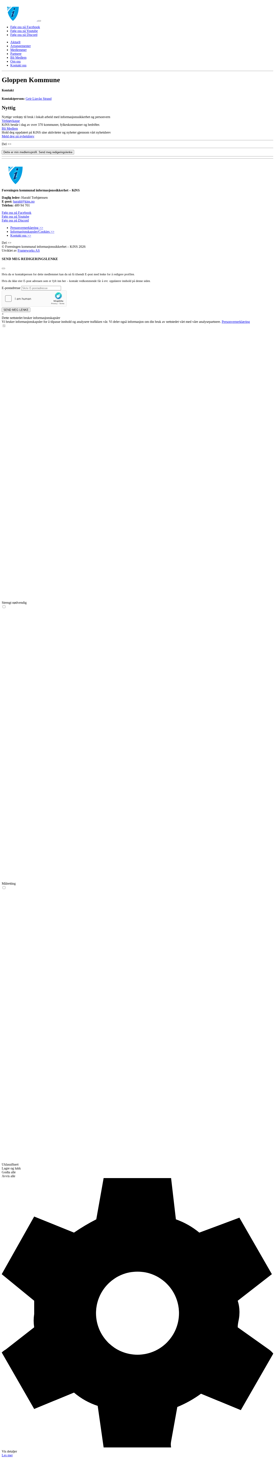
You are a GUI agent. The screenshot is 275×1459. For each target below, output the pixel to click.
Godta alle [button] (9, 1172)
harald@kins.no (24, 201)
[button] (137, 1315)
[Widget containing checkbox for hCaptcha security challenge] (34, 298)
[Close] (3, 268)
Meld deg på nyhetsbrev (18, 136)
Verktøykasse (11, 121)
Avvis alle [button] (8, 1176)
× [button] (3, 314)
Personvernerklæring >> (26, 228)
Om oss (15, 61)
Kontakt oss (18, 65)
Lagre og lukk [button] (11, 1168)
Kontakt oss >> (20, 235)
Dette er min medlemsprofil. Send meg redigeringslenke (37, 152)
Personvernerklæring (236, 322)
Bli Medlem (18, 57)
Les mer (7, 1455)
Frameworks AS (29, 250)
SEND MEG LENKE (16, 309)
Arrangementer (20, 46)
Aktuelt (15, 42)
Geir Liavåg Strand (39, 98)
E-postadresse (11, 288)
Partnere (15, 53)
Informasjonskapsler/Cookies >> (32, 231)
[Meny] (39, 21)
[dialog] (137, 884)
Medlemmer (18, 50)
